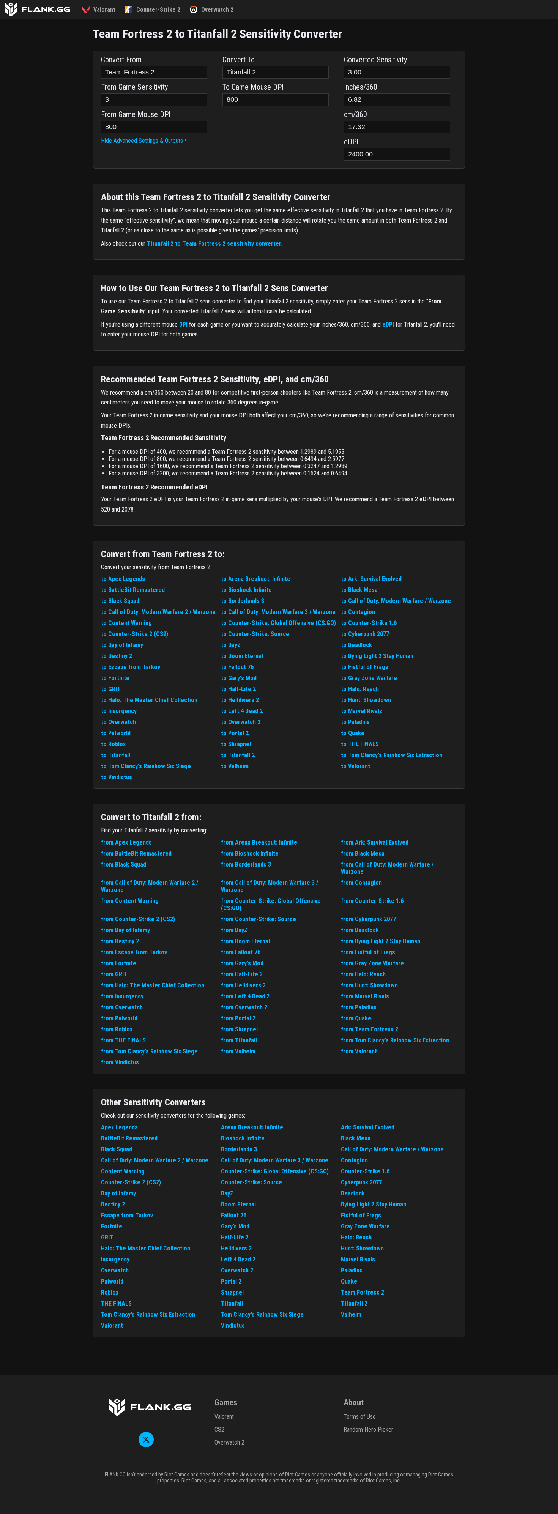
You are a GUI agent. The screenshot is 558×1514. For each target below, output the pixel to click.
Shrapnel (232, 1292)
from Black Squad (123, 864)
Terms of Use (360, 1416)
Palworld (112, 1281)
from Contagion (361, 882)
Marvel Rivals (358, 1259)
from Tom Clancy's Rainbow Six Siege (149, 1051)
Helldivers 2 (236, 1248)
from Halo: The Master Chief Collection (152, 985)
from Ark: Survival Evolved (374, 842)
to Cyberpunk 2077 (365, 634)
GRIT (107, 1237)
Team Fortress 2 (362, 1292)
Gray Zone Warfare (365, 1226)
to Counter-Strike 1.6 (369, 623)
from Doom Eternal (245, 941)
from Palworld (119, 1018)
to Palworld (116, 733)
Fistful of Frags (361, 1215)
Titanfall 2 (354, 1303)
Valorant (112, 1325)
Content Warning (123, 1171)
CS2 (219, 1429)
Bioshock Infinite (243, 1138)
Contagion (354, 1160)
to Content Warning (126, 623)
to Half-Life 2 (238, 689)
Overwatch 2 (237, 1270)
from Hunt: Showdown (369, 985)
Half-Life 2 (235, 1237)
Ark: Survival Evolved (367, 1127)
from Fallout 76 (240, 952)
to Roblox (113, 744)
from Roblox (116, 1029)
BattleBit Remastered (129, 1138)
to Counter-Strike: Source (255, 634)
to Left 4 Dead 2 (242, 711)
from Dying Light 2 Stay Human (380, 941)
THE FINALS (116, 1303)
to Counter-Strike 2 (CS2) (134, 634)
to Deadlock (356, 645)
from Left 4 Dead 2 (245, 996)
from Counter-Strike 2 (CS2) (138, 919)
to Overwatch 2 (240, 722)
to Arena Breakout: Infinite (255, 579)
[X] (146, 1445)
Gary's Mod (235, 1226)
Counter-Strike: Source (251, 1182)
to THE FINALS (360, 744)
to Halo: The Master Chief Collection (149, 700)
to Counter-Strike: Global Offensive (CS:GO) (278, 623)
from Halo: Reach (363, 974)
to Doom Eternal (242, 656)
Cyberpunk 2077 (361, 1182)
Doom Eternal (238, 1204)
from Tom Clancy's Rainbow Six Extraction (395, 1040)
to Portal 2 (235, 733)
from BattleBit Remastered (136, 853)
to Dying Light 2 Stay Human (377, 656)
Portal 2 (231, 1281)
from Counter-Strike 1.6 (372, 901)
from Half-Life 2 (242, 974)
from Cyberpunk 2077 (368, 919)
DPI (183, 324)
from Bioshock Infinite (250, 853)
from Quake (356, 1018)
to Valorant (355, 766)
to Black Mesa (359, 590)
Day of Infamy (118, 1193)
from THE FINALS (123, 1040)
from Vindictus (120, 1062)
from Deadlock (360, 930)
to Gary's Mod (239, 678)
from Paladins (359, 1007)
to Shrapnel (236, 744)
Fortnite (111, 1226)
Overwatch (115, 1270)
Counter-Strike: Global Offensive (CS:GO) (275, 1171)
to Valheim (235, 766)
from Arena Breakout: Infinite (259, 842)
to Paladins (355, 722)
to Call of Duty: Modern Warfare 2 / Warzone (158, 612)
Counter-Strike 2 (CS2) (131, 1182)
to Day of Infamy (122, 645)
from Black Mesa (363, 853)
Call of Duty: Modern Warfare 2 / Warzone (154, 1160)
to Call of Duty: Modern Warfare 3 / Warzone (278, 612)
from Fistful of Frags (368, 952)
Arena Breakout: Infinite (252, 1127)
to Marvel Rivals (361, 711)
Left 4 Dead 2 (238, 1259)
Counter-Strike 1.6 (365, 1171)
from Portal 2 (238, 1018)
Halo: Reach (356, 1237)
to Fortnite (115, 678)
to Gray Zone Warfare (369, 678)
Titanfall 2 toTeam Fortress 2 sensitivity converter (214, 243)
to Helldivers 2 (240, 700)
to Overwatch (118, 722)
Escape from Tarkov (127, 1215)
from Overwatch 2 (244, 1007)
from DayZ (234, 930)
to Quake (352, 733)
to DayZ (231, 645)
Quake (349, 1281)
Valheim (351, 1314)
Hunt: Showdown (362, 1248)
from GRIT (114, 974)
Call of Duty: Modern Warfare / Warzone (392, 1149)
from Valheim (238, 1051)
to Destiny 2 (116, 656)
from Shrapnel (239, 1029)
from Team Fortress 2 (369, 1029)
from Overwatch (122, 1007)
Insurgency (115, 1259)
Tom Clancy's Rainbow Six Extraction (148, 1314)
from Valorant (359, 1051)
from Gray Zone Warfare (372, 963)
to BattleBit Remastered (133, 590)
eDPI (388, 324)
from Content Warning (130, 901)
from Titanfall (239, 1040)
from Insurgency (122, 996)
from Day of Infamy (125, 930)
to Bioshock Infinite (246, 590)
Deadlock (353, 1193)
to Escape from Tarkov (130, 667)
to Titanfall (115, 755)
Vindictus (233, 1325)
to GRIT (111, 689)
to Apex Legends (123, 579)
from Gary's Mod (242, 963)
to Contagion (358, 612)
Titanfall (232, 1303)
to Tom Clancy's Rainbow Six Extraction (391, 755)
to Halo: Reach (360, 689)
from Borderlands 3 (246, 864)
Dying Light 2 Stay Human (373, 1204)
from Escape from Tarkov (134, 952)
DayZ (227, 1193)
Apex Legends (119, 1127)
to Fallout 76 (237, 667)
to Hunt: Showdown (366, 700)
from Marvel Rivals (365, 996)
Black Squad (116, 1149)
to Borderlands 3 (242, 601)
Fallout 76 (233, 1215)
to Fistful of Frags (364, 667)
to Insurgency (119, 711)
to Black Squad (120, 601)
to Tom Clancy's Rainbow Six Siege (146, 766)
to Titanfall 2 (238, 755)
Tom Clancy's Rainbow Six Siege (262, 1314)
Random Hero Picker (368, 1429)
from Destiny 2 (120, 941)
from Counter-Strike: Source (258, 919)
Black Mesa (355, 1138)
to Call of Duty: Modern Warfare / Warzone (396, 601)
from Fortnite (118, 963)
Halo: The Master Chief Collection (145, 1248)
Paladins (352, 1270)
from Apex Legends (126, 842)
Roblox (109, 1292)
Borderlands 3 (239, 1149)
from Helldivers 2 (243, 985)
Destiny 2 (113, 1204)
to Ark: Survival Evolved (371, 579)
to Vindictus (116, 777)
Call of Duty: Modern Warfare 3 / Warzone (274, 1160)
